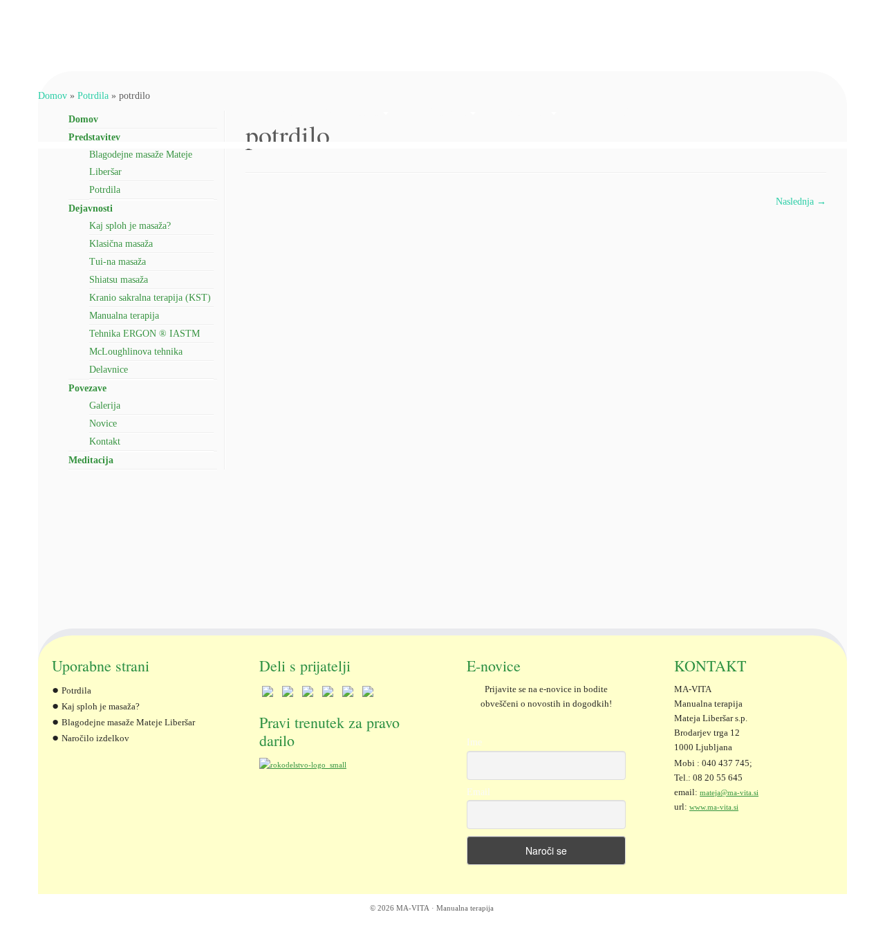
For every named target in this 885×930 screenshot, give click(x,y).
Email (478, 792)
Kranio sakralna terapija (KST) (150, 297)
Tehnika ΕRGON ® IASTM (144, 333)
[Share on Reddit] (307, 694)
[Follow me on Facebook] (77, 909)
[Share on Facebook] (267, 694)
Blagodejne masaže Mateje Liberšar (128, 722)
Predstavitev (351, 112)
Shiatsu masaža (118, 280)
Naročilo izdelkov (95, 738)
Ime (474, 742)
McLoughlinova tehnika (136, 351)
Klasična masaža (121, 244)
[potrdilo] (535, 411)
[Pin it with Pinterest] (327, 694)
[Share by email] (368, 694)
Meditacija (609, 112)
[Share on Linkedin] (347, 694)
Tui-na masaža (117, 262)
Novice (103, 423)
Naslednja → (801, 201)
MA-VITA (412, 908)
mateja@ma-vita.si (729, 792)
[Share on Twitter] (287, 694)
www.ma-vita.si (713, 807)
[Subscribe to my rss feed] (60, 909)
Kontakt (104, 441)
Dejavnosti (442, 112)
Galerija (104, 405)
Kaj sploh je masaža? (130, 226)
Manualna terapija (124, 315)
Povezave (526, 112)
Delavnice (108, 369)
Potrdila (104, 190)
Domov (276, 112)
